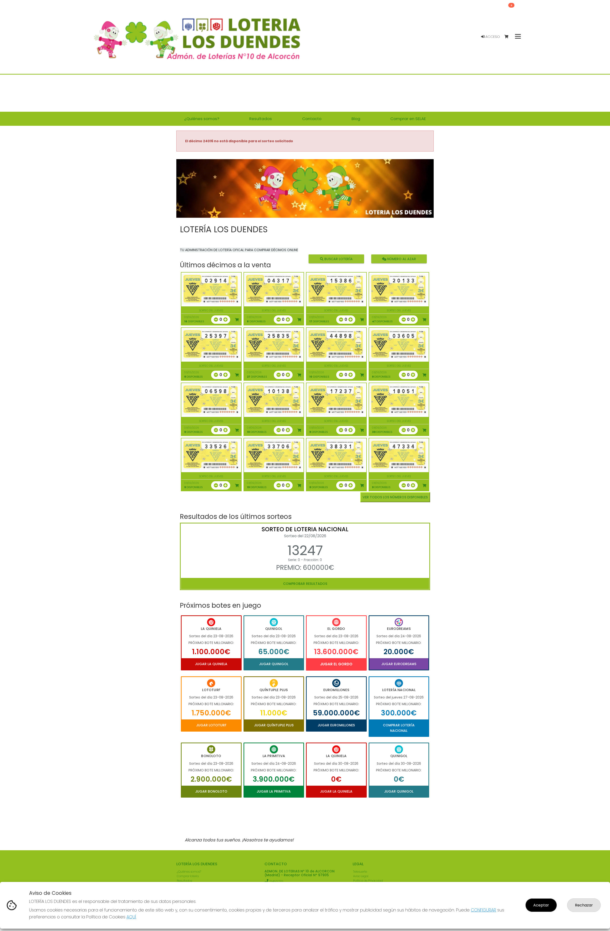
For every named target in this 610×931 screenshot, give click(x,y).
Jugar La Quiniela (211, 664)
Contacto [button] (311, 118)
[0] (508, 37)
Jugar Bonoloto (211, 791)
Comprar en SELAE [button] (408, 118)
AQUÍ (131, 917)
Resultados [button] (260, 118)
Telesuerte (360, 872)
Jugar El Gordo (336, 664)
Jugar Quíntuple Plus (274, 725)
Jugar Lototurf (211, 725)
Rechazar (584, 905)
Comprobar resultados (305, 583)
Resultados (184, 881)
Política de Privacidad (368, 881)
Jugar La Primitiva (274, 791)
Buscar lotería (338, 259)
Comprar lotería (188, 876)
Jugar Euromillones (336, 725)
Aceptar (541, 905)
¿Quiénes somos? (189, 872)
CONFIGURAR (483, 910)
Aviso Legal (360, 876)
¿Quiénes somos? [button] (201, 118)
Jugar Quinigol (273, 664)
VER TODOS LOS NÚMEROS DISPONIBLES (395, 497)
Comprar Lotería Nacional (399, 728)
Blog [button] (355, 118)
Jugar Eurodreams (398, 664)
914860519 (276, 881)
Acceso (492, 36)
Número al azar (401, 259)
